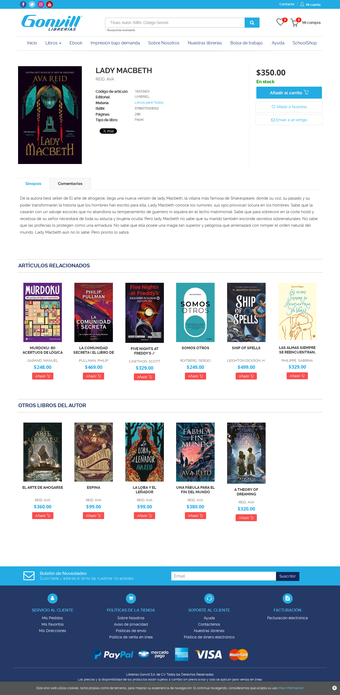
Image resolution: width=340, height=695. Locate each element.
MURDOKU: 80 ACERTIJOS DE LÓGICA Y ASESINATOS (43, 350)
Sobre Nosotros (130, 618)
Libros (52, 42)
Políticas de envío (131, 631)
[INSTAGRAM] (40, 4)
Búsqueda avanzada (121, 30)
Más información (291, 688)
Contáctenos (209, 624)
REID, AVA (105, 79)
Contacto (287, 4)
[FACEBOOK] (23, 4)
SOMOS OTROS (195, 348)
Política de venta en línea (131, 637)
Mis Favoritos (52, 624)
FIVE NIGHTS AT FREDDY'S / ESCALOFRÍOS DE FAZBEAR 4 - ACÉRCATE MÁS (144, 351)
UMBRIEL (142, 97)
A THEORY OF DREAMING (246, 491)
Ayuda (209, 618)
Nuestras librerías (209, 631)
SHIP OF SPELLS (246, 348)
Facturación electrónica (287, 618)
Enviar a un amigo (291, 120)
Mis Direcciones (52, 631)
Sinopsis (33, 183)
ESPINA (93, 487)
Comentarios (70, 183)
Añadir (41, 376)
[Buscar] (252, 23)
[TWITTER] (32, 4)
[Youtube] (49, 4)
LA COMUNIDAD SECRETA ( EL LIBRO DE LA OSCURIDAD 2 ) (93, 350)
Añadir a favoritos (291, 107)
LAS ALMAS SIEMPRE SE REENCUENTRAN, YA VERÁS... (297, 350)
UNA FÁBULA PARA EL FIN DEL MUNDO (195, 489)
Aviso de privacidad (131, 624)
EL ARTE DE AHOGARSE (42, 487)
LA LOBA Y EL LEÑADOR (144, 489)
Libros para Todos (149, 102)
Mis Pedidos (52, 618)
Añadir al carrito (286, 92)
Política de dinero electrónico (209, 637)
